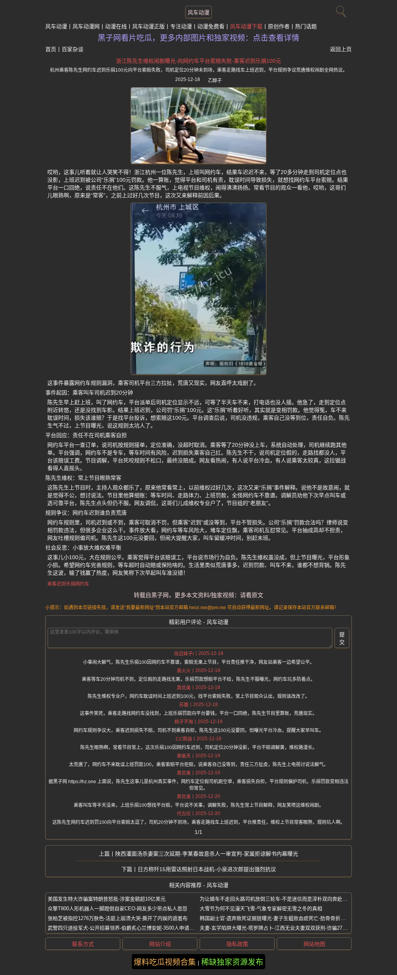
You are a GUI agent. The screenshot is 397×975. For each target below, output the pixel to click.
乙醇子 (215, 80)
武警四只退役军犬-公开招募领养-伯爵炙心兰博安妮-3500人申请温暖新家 (128, 928)
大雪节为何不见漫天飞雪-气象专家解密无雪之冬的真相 (261, 908)
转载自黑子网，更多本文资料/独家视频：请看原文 (198, 595)
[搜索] (340, 10)
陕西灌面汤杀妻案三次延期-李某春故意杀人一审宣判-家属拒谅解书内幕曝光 (206, 854)
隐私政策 (237, 944)
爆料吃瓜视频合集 (165, 962)
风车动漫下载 (246, 26)
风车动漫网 (86, 26)
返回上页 (341, 49)
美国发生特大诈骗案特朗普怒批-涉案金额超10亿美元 (107, 899)
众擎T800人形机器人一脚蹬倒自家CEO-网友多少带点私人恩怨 (117, 908)
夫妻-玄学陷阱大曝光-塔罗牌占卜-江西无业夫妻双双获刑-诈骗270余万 (277, 928)
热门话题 (306, 26)
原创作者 (279, 26)
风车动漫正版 (148, 26)
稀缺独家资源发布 (232, 962)
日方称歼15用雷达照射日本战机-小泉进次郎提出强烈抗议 (207, 869)
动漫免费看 (210, 26)
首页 (50, 49)
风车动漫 (198, 12)
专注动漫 (181, 26)
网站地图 (314, 944)
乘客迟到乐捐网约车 (68, 584)
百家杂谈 (72, 49)
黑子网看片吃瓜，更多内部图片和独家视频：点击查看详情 (198, 38)
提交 (342, 638)
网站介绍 (160, 944)
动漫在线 (116, 26)
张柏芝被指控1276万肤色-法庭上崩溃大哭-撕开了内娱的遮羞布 (118, 918)
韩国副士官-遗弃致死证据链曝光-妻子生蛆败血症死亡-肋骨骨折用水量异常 (283, 918)
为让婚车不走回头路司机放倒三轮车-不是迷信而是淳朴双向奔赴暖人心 (278, 899)
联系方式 (83, 944)
